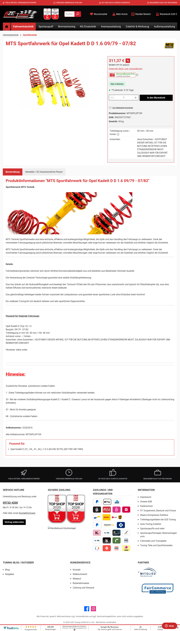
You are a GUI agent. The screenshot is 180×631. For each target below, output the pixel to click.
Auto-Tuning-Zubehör (150, 524)
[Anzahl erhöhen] (136, 97)
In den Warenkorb (156, 97)
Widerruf (77, 578)
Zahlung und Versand (83, 587)
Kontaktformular (27, 513)
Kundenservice (80, 562)
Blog (7, 569)
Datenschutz (146, 506)
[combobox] (69, 14)
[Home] (6, 26)
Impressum (145, 497)
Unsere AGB (146, 501)
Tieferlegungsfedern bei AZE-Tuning (158, 519)
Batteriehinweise (81, 583)
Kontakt (76, 569)
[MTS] (169, 46)
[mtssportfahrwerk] (54, 86)
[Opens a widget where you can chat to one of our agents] (169, 626)
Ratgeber (9, 574)
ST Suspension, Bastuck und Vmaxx (158, 510)
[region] (53, 86)
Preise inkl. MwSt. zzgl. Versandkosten (125, 69)
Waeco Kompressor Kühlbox (154, 515)
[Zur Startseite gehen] (20, 14)
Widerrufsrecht (80, 574)
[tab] (12, 171)
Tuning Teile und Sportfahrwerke (156, 545)
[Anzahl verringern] (112, 97)
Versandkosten (82, 616)
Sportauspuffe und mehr (152, 528)
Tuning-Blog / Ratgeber (18, 562)
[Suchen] (77, 14)
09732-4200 (10, 502)
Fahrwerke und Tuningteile (153, 541)
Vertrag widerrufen (14, 522)
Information (146, 489)
